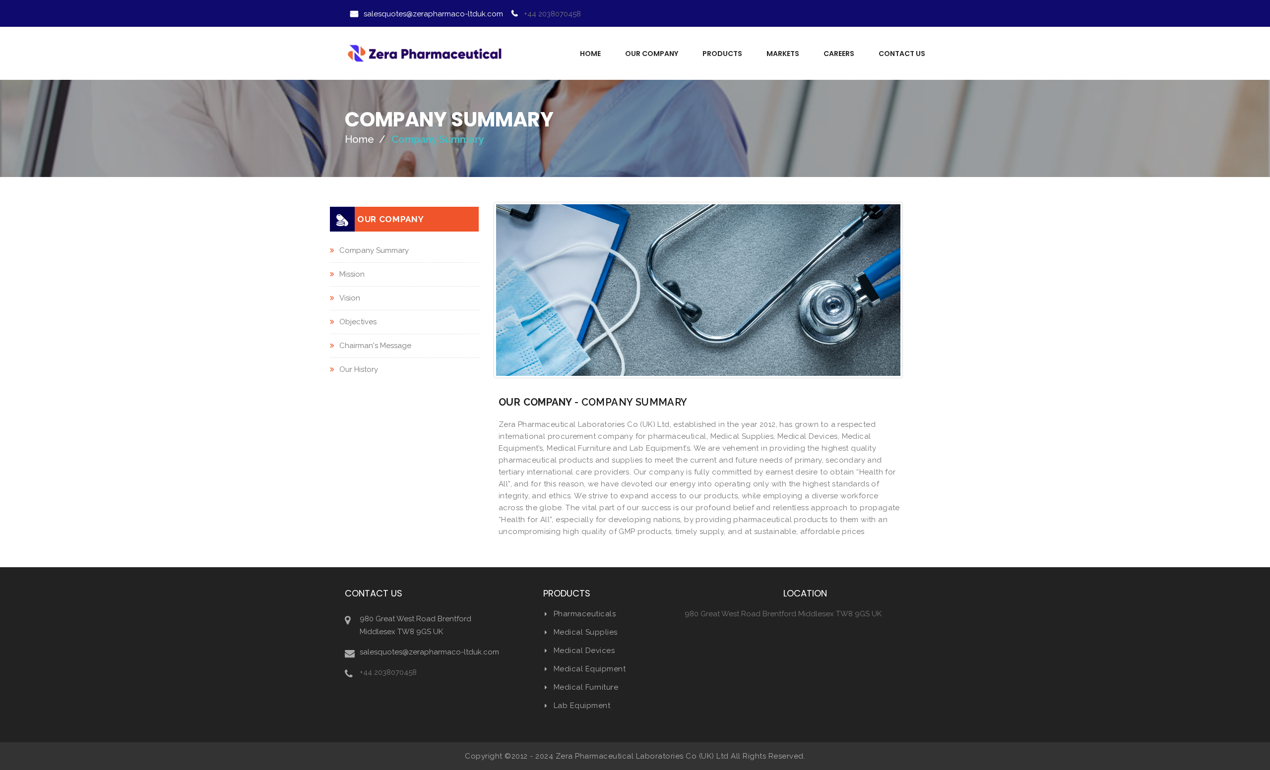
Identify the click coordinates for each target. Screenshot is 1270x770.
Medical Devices (584, 650)
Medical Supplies (586, 632)
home (590, 54)
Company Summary (374, 250)
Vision (349, 298)
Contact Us (902, 54)
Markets (782, 54)
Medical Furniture (586, 687)
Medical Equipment (590, 668)
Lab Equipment (582, 705)
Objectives (358, 321)
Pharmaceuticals (585, 613)
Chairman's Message (375, 345)
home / (365, 139)
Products (722, 54)
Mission (352, 274)
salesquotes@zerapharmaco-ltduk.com (433, 13)
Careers (839, 54)
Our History (358, 369)
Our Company (651, 54)
